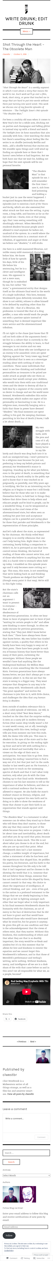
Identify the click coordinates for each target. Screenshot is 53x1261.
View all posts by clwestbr (20, 1093)
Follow (9, 1235)
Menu (25, 31)
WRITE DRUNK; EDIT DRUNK (26, 21)
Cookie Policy (9, 1250)
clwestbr (6, 54)
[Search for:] (26, 1152)
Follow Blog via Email (13, 1208)
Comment (41, 1137)
